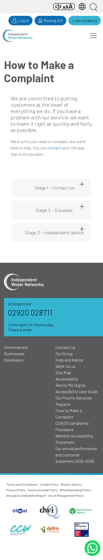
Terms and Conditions (22, 484)
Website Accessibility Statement (74, 439)
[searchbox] (93, 6)
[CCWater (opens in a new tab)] (20, 529)
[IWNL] (17, 35)
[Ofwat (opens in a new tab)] (20, 511)
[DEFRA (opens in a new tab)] (50, 530)
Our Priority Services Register (73, 401)
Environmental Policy (43, 490)
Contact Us (65, 347)
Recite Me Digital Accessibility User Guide (76, 388)
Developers (14, 359)
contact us (56, 147)
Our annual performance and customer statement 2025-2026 (76, 455)
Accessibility (66, 378)
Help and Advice (69, 359)
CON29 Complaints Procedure (72, 426)
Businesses (14, 353)
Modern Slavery (71, 484)
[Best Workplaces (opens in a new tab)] (82, 530)
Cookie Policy (49, 484)
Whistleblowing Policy (75, 490)
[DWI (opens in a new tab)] (50, 511)
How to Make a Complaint (68, 413)
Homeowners (16, 347)
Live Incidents (84, 20)
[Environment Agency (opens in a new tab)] (80, 511)
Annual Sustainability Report (26, 495)
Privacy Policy (16, 490)
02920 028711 (30, 312)
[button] (93, 35)
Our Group (64, 353)
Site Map (63, 372)
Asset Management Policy (66, 495)
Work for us (65, 366)
